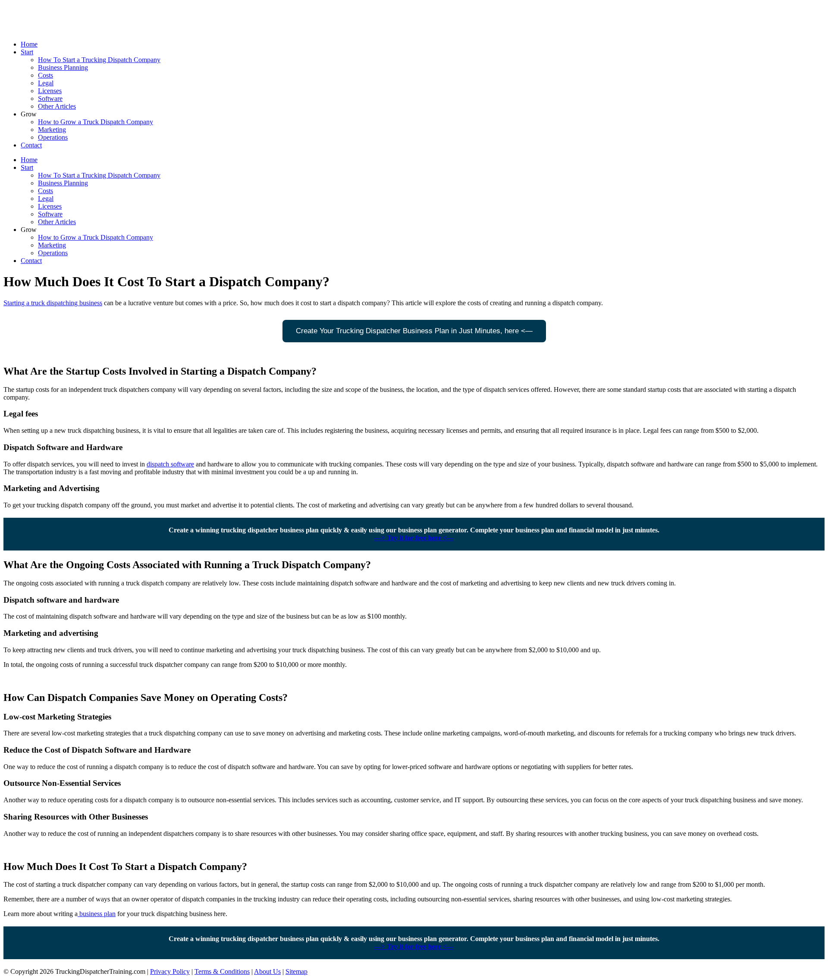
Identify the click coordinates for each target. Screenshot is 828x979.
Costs (45, 75)
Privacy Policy (170, 971)
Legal (45, 83)
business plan (97, 913)
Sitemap (296, 971)
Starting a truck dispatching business (52, 303)
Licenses (50, 90)
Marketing (52, 129)
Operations (53, 137)
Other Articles (57, 106)
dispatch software (170, 464)
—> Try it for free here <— (414, 537)
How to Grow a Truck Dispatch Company (95, 121)
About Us (267, 971)
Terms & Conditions (222, 971)
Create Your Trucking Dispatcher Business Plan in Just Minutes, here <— (414, 331)
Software (50, 98)
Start (27, 52)
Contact (31, 145)
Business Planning (63, 67)
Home (29, 44)
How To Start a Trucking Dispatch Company (99, 59)
